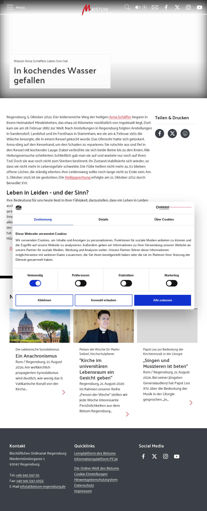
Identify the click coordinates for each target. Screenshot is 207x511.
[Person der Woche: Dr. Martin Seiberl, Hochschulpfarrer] (103, 326)
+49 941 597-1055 (30, 480)
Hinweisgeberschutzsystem (95, 479)
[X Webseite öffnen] (177, 7)
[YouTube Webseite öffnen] (199, 7)
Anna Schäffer (120, 117)
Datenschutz (84, 485)
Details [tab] (104, 219)
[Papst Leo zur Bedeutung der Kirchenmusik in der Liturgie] (167, 326)
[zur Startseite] (76, 10)
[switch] (81, 283)
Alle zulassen (162, 300)
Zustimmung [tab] (43, 219)
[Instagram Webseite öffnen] (188, 7)
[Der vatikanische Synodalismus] (40, 326)
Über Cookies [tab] (164, 219)
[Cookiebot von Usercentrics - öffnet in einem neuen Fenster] (173, 208)
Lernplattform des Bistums (95, 453)
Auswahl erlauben (103, 300)
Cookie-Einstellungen (91, 474)
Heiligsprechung (77, 177)
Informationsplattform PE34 (96, 459)
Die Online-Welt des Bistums (96, 468)
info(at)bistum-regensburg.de (42, 486)
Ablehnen (44, 300)
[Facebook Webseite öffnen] (166, 7)
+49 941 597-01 (27, 475)
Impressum (83, 491)
